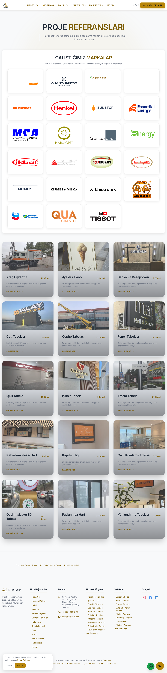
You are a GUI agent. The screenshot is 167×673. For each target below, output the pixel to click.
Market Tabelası (123, 614)
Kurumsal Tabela (39, 601)
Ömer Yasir (107, 660)
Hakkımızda (95, 5)
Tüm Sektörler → (121, 629)
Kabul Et (20, 666)
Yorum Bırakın (38, 638)
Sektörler (78, 5)
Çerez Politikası (89, 664)
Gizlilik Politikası (58, 664)
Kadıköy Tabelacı (95, 611)
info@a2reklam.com (70, 617)
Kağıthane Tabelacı (96, 597)
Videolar (35, 609)
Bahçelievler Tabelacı (97, 626)
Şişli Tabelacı (93, 600)
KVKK (101, 664)
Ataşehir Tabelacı (95, 619)
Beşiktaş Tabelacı (95, 608)
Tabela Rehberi (38, 626)
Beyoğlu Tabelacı (95, 604)
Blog (34, 630)
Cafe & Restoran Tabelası (123, 609)
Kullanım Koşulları (73, 664)
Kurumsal (49, 5)
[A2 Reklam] (5, 5)
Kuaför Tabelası (122, 600)
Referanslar (37, 622)
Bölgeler (63, 5)
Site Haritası (111, 664)
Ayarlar (9, 666)
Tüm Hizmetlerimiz (72, 565)
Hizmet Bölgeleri (39, 613)
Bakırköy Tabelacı (95, 615)
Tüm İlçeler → (92, 633)
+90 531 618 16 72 (70, 612)
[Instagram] (144, 598)
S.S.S (34, 634)
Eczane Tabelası (123, 604)
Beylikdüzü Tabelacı (96, 630)
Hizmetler (32, 5)
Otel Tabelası (121, 621)
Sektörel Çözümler (40, 618)
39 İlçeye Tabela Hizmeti (26, 565)
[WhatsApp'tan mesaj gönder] (150, 666)
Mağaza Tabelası (123, 625)
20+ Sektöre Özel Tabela (50, 565)
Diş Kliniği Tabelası (124, 618)
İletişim (110, 5)
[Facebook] (150, 598)
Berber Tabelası (122, 597)
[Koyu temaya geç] (136, 5)
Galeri (34, 605)
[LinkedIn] (157, 598)
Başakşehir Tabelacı (96, 622)
